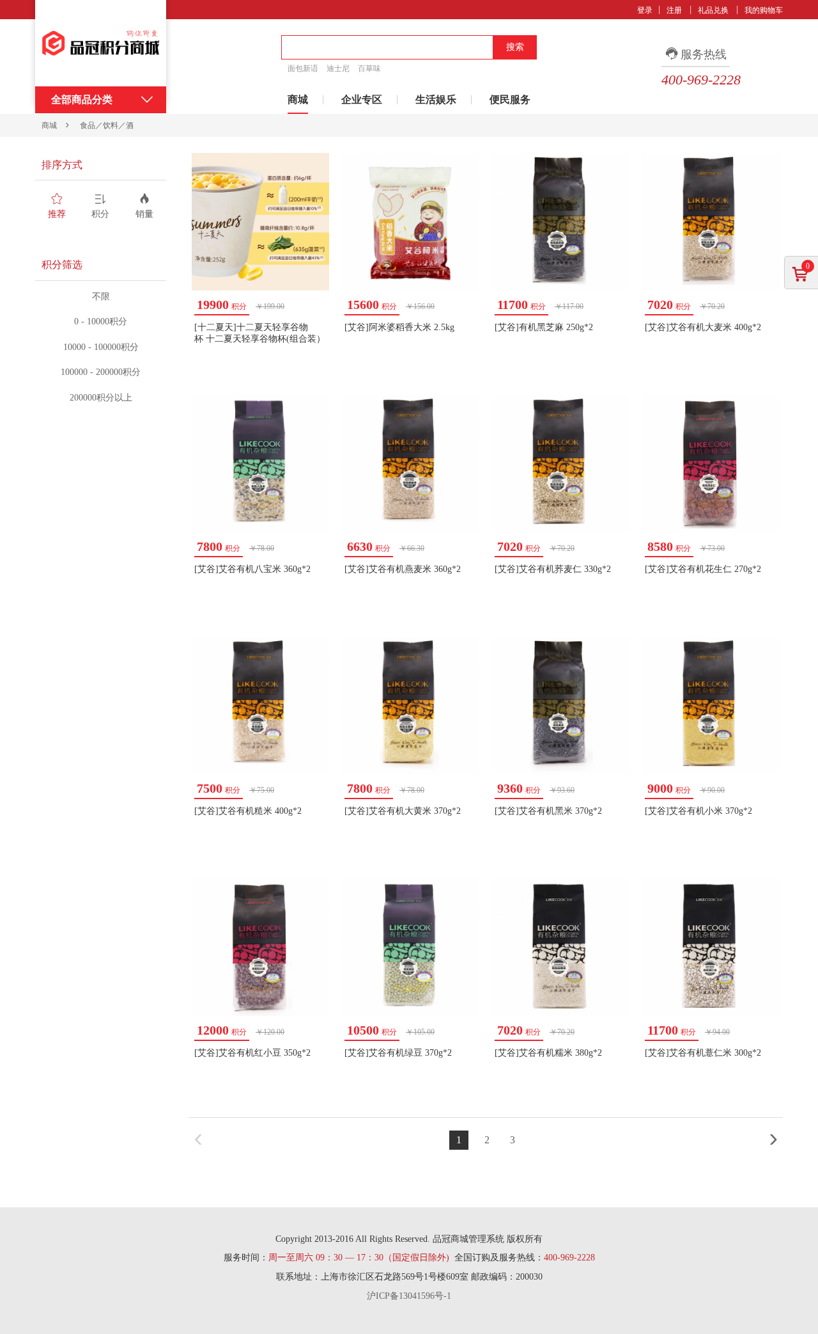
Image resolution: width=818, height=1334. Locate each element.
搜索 (515, 47)
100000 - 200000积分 (101, 372)
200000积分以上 (101, 397)
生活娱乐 (435, 99)
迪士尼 (338, 68)
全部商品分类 (81, 99)
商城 (298, 99)
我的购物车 (764, 10)
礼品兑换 (713, 10)
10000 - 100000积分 (101, 347)
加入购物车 (303, 372)
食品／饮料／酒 (107, 125)
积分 (100, 214)
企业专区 (361, 99)
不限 (101, 296)
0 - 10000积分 (100, 321)
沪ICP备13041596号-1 (409, 1296)
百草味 (369, 68)
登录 (644, 10)
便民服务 (510, 99)
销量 (144, 214)
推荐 (57, 214)
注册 (674, 10)
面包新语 (303, 68)
